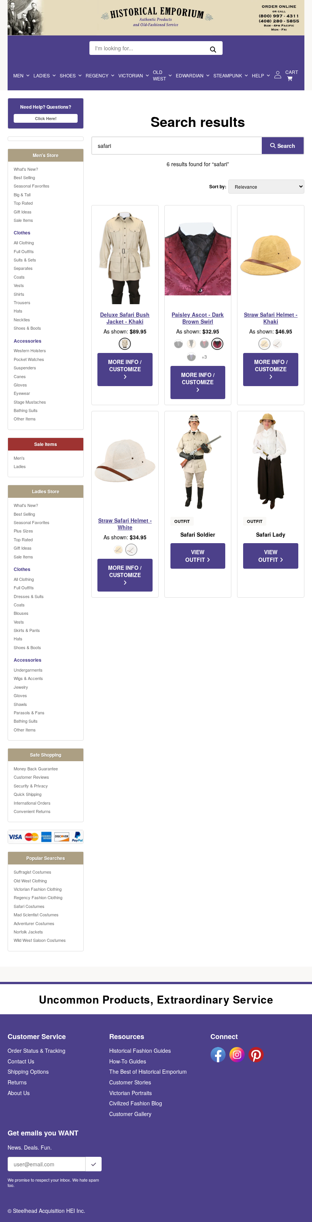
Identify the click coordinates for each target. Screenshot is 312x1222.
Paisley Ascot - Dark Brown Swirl (198, 318)
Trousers (22, 302)
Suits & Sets (25, 260)
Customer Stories (130, 1082)
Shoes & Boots (27, 328)
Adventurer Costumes (34, 923)
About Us (19, 1093)
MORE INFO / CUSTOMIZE (125, 365)
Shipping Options (28, 1071)
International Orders (32, 803)
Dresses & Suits (29, 596)
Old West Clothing (30, 880)
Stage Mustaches (30, 402)
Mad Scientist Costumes (36, 914)
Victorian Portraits (130, 1093)
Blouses (21, 613)
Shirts (19, 294)
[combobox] (175, 145)
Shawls (20, 704)
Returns (17, 1082)
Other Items (25, 418)
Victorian (130, 75)
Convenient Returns (32, 811)
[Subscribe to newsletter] (94, 1164)
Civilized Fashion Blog (135, 1103)
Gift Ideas (23, 211)
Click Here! (46, 118)
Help (258, 75)
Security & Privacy (31, 786)
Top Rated (23, 203)
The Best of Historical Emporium (148, 1071)
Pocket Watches (29, 359)
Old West (159, 75)
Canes (20, 376)
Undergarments (28, 670)
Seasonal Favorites (31, 186)
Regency (97, 75)
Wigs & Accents (28, 678)
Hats (18, 311)
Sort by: (217, 186)
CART (291, 72)
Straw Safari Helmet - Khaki (271, 318)
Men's (19, 458)
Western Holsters (30, 350)
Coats (19, 277)
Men (18, 75)
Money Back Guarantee (36, 768)
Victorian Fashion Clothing (38, 889)
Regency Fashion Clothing (38, 897)
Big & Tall (22, 194)
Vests (19, 285)
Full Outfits (24, 251)
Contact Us (21, 1061)
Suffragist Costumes (32, 872)
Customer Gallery (130, 1114)
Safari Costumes (29, 906)
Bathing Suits (26, 410)
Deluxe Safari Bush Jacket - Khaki (125, 318)
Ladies (41, 75)
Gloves (20, 385)
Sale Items (23, 220)
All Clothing (24, 242)
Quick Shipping (27, 794)
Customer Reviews (31, 777)
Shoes (68, 75)
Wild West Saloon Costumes (40, 940)
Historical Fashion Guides (140, 1050)
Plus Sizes (23, 531)
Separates (23, 268)
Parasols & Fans (29, 712)
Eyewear (22, 393)
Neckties (22, 319)
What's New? (26, 169)
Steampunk (227, 75)
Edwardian (190, 75)
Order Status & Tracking (36, 1050)
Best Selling (24, 177)
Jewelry (21, 687)
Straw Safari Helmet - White (125, 524)
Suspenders (25, 367)
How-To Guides (127, 1061)
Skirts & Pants (27, 630)
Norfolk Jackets (28, 932)
